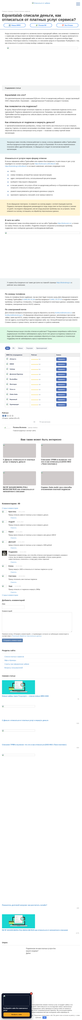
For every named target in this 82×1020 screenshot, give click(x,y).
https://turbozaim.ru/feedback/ (45, 164)
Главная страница (7, 11)
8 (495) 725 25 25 (55, 299)
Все (7, 348)
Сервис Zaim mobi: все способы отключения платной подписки (56, 488)
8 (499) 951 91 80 (28, 299)
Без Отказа (67, 25)
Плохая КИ (41, 25)
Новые (20, 348)
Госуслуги (29, 348)
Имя (3, 604)
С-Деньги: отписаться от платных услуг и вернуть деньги (19, 461)
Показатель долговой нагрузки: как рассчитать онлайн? (24, 905)
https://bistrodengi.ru (63, 282)
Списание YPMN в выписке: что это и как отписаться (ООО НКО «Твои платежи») (56, 462)
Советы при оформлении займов (16, 664)
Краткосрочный (41, 348)
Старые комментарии (10, 508)
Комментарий (7, 611)
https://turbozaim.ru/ (64, 223)
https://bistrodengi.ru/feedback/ (16, 166)
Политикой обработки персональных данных (27, 636)
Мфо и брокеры (10, 660)
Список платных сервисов (22, 11)
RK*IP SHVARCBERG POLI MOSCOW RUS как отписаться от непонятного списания (18, 489)
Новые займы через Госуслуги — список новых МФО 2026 (25, 696)
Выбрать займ (17, 1014)
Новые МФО (15, 25)
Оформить (61, 359)
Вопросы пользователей (13, 668)
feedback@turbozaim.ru (63, 313)
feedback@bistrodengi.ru (14, 315)
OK (45, 1017)
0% (13, 348)
